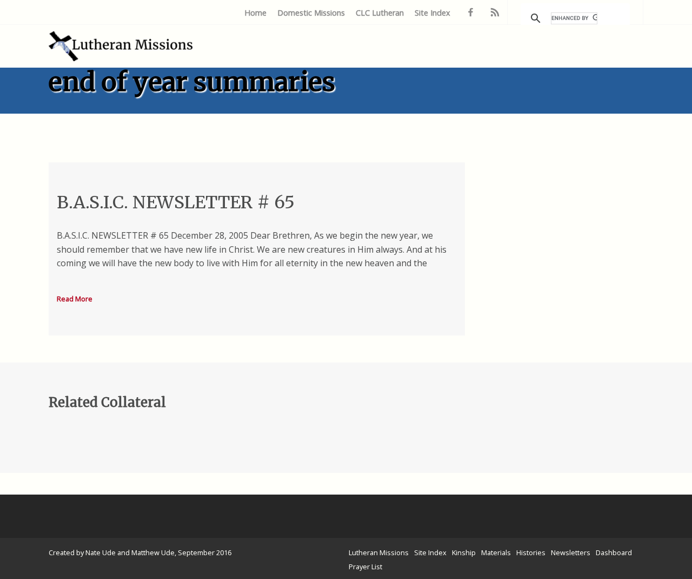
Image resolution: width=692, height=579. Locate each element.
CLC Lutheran (380, 13)
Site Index (432, 13)
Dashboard (614, 552)
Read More (74, 299)
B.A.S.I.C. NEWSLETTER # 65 (176, 202)
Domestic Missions (311, 13)
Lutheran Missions (379, 552)
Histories (530, 552)
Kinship (464, 552)
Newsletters (570, 552)
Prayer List (365, 566)
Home (255, 13)
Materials (496, 552)
